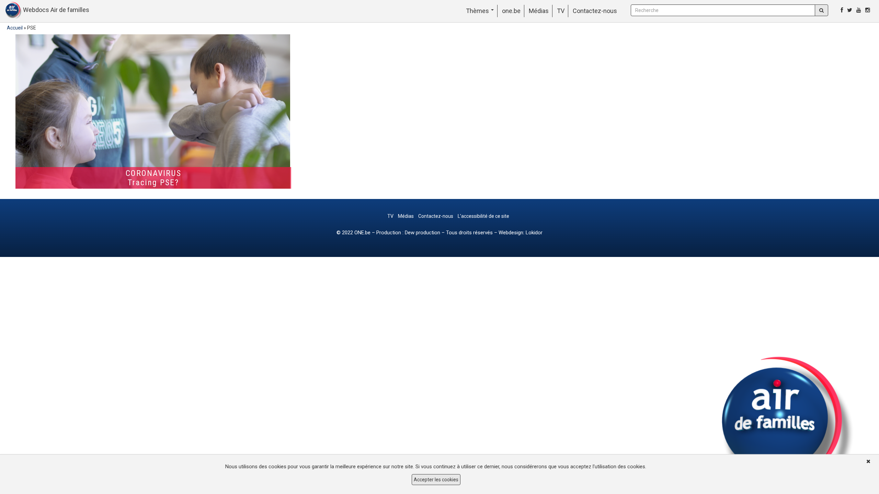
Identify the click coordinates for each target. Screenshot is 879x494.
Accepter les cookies (436, 479)
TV (560, 10)
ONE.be (362, 233)
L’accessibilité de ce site (483, 216)
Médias (539, 10)
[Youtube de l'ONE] (858, 10)
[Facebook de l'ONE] (841, 10)
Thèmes (478, 10)
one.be (511, 10)
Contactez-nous (595, 10)
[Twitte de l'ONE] (849, 10)
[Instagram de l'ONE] (867, 10)
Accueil (15, 28)
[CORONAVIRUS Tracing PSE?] (153, 111)
